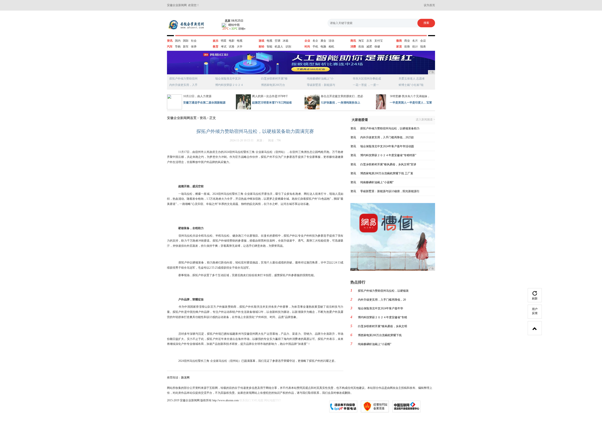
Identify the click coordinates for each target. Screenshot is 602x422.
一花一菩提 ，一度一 (366, 85)
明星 (223, 40)
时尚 (307, 46)
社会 (194, 40)
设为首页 (429, 5)
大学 (239, 46)
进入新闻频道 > (425, 119)
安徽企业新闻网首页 (182, 118)
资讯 (170, 40)
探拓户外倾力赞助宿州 (183, 78)
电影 (231, 40)
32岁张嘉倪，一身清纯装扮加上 (340, 102)
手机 (315, 46)
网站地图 (269, 400)
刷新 (535, 298)
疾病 (361, 46)
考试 (223, 46)
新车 (186, 46)
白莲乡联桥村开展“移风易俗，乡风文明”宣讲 (388, 164)
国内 (178, 40)
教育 (215, 46)
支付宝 (378, 40)
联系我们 (245, 400)
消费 (353, 46)
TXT (278, 400)
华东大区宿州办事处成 (367, 78)
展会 (323, 40)
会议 (423, 40)
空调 (277, 40)
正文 (212, 118)
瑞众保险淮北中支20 (228, 78)
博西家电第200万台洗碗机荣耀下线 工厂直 (386, 173)
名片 (415, 40)
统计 (415, 46)
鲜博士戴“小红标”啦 (411, 85)
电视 (239, 40)
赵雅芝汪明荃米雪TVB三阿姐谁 (272, 102)
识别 (288, 46)
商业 (407, 40)
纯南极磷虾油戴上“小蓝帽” (377, 182)
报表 (423, 46)
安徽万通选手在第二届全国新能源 (204, 102)
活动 (331, 40)
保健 (377, 46)
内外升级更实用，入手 (183, 85)
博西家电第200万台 (273, 85)
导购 (178, 46)
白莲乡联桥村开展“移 (274, 78)
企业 (307, 40)
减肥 (369, 46)
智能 (269, 46)
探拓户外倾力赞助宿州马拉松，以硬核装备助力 (390, 128)
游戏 (261, 40)
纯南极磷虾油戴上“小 (320, 78)
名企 (315, 40)
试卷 (231, 46)
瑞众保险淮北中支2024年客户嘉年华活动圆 (387, 146)
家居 (399, 46)
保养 (194, 46)
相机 (331, 46)
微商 (399, 40)
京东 (369, 40)
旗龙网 (185, 377)
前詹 (407, 46)
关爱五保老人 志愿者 (412, 78)
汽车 (170, 46)
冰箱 (285, 40)
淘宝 (361, 40)
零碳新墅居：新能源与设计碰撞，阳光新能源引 (390, 191)
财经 (261, 46)
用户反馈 (535, 311)
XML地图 (257, 400)
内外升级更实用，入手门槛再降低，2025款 (387, 137)
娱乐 (215, 40)
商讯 (353, 40)
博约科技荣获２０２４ (229, 85)
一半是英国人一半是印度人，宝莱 (411, 102)
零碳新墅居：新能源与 (321, 85)
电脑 (323, 46)
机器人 (279, 46)
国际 (186, 40)
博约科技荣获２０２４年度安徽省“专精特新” (388, 155)
